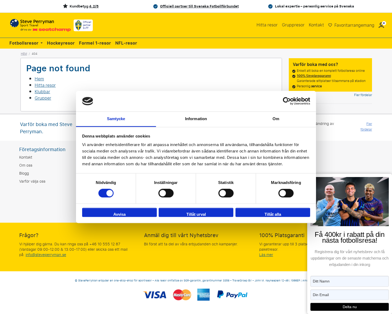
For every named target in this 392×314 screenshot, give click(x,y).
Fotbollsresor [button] (24, 43)
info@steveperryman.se (46, 255)
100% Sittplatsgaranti (314, 76)
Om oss (25, 165)
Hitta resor (267, 25)
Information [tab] (196, 118)
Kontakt (316, 25)
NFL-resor (126, 43)
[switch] (166, 193)
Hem (24, 53)
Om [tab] (276, 118)
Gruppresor (293, 25)
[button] (381, 25)
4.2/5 (94, 6)
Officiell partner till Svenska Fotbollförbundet (199, 6)
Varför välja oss (32, 181)
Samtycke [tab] (116, 118)
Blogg (24, 173)
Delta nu (350, 307)
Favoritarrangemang (353, 25)
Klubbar (42, 92)
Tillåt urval (196, 214)
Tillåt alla (273, 214)
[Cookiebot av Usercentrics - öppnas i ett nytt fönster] (286, 101)
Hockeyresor (61, 43)
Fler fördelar (363, 95)
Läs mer (266, 255)
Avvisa (119, 214)
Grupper (43, 98)
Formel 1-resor (95, 43)
